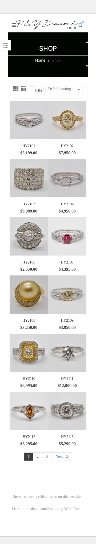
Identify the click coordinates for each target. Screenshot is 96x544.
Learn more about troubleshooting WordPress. (46, 509)
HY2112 (29, 437)
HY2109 (67, 320)
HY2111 (67, 379)
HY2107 (67, 262)
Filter (39, 90)
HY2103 (28, 204)
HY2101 (28, 146)
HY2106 (28, 262)
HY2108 (28, 320)
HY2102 (67, 146)
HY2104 (67, 204)
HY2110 (29, 379)
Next (59, 456)
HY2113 (67, 437)
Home (40, 60)
